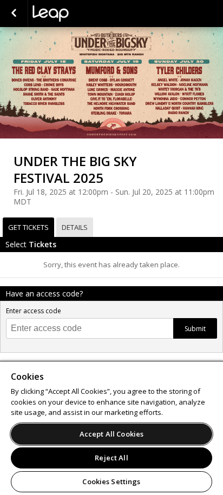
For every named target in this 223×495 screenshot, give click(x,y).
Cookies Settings (111, 481)
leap (86, 13)
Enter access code (33, 311)
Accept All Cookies (111, 434)
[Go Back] (14, 13)
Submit (195, 328)
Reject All (111, 458)
